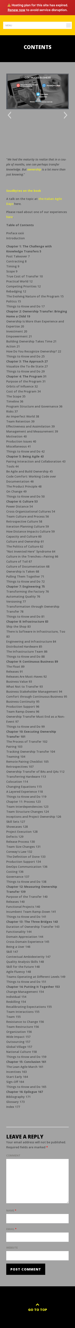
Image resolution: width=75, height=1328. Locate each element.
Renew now (16, 10)
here (9, 217)
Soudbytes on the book (23, 191)
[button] (9, 115)
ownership (34, 169)
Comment (13, 1155)
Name (11, 1210)
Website (12, 1247)
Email (11, 1229)
